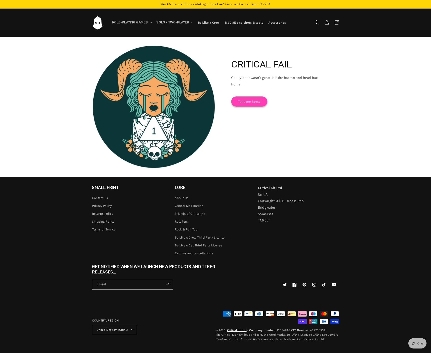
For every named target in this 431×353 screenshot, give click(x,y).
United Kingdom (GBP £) (112, 330)
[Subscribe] (168, 284)
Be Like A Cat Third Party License (198, 245)
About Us (181, 198)
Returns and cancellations (194, 253)
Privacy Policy (102, 206)
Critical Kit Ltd (237, 330)
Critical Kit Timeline (189, 206)
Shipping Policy (103, 221)
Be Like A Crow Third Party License (199, 237)
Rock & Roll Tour (187, 229)
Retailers (181, 221)
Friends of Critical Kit (190, 214)
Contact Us (100, 198)
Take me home (249, 101)
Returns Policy (102, 214)
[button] (132, 22)
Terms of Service (104, 229)
